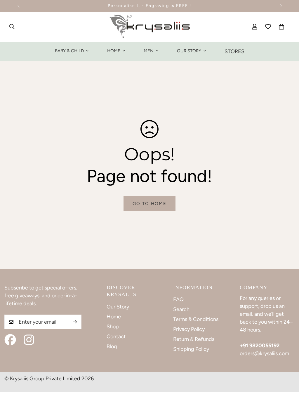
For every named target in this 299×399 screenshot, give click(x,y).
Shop (113, 326)
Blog (112, 346)
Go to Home (149, 203)
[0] (281, 26)
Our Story (189, 50)
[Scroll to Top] (287, 367)
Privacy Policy (189, 329)
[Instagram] (29, 340)
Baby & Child (69, 50)
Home (113, 50)
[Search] (12, 26)
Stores (234, 51)
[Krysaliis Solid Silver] (149, 27)
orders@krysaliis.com (264, 353)
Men (149, 50)
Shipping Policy (191, 349)
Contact (116, 336)
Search (181, 309)
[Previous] (18, 6)
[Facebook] (10, 340)
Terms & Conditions (195, 319)
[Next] (280, 6)
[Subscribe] (75, 322)
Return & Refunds (193, 339)
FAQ (178, 299)
